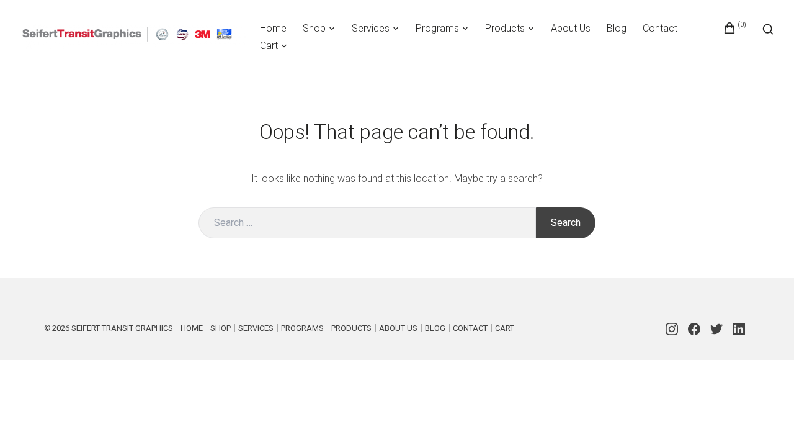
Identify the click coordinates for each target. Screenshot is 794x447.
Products (505, 28)
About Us (571, 28)
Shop (314, 28)
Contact (660, 28)
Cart (269, 46)
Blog (617, 28)
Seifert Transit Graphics (122, 328)
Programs (437, 28)
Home (273, 28)
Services (371, 28)
